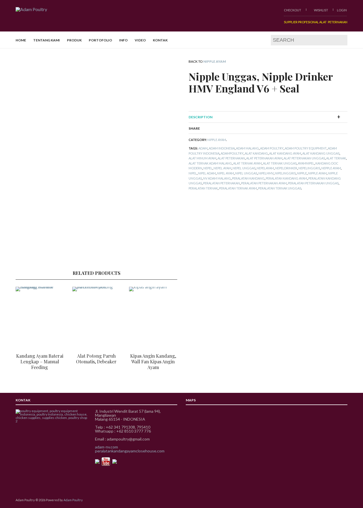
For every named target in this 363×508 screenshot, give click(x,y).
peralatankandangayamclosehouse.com (129, 450)
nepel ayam (222, 168)
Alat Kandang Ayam (285, 153)
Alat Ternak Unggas (280, 163)
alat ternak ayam (247, 163)
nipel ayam (225, 173)
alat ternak (336, 158)
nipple (302, 173)
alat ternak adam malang (210, 163)
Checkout (292, 10)
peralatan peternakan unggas (313, 183)
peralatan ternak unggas (279, 188)
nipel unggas (246, 173)
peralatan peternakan (221, 183)
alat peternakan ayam (264, 158)
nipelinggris (285, 173)
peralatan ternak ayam (238, 188)
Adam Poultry (272, 148)
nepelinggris (309, 168)
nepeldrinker (286, 168)
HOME (21, 40)
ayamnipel (306, 163)
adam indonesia (222, 148)
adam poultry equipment (306, 148)
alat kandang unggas (320, 153)
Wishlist (320, 10)
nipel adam (207, 173)
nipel (193, 173)
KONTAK (160, 40)
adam (203, 148)
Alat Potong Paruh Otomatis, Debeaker (96, 358)
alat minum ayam (202, 158)
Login (342, 10)
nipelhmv (266, 173)
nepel (207, 168)
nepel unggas (244, 168)
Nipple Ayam (214, 61)
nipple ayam (317, 173)
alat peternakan (231, 158)
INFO (123, 40)
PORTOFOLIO (100, 40)
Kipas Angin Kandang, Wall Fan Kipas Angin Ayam (153, 361)
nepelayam (265, 168)
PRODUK (74, 40)
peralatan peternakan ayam (264, 183)
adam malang (247, 148)
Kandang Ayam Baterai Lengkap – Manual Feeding (39, 361)
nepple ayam (331, 168)
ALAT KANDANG (256, 153)
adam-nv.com (106, 446)
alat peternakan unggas (304, 158)
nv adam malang (217, 178)
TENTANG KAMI (46, 40)
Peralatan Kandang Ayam (286, 178)
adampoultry (232, 153)
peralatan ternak (203, 188)
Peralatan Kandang (248, 178)
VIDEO (140, 40)
